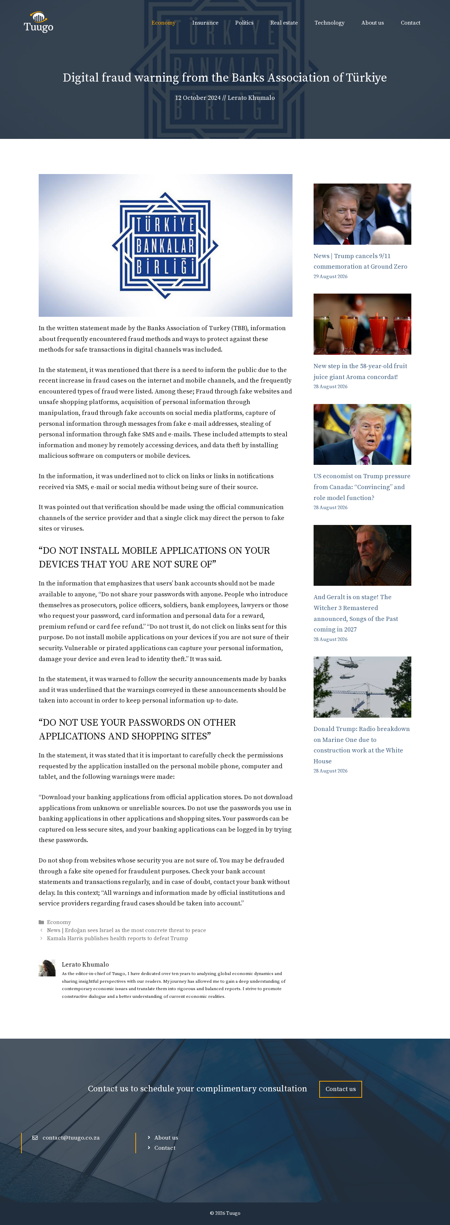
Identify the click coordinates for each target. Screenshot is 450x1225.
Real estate (284, 22)
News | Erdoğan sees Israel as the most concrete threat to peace (126, 931)
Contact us (341, 1089)
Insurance (205, 22)
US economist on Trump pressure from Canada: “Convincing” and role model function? (362, 487)
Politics (244, 22)
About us (372, 22)
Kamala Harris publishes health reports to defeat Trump (117, 939)
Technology (330, 22)
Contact (410, 22)
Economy (163, 22)
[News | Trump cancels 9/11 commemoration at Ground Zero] (362, 239)
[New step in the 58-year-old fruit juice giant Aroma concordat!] (362, 349)
